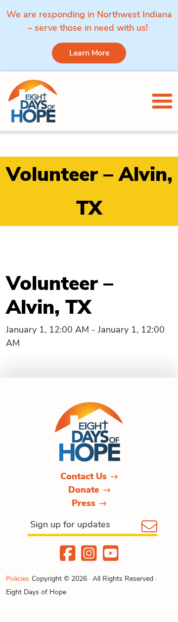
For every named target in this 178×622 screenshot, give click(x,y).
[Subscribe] (149, 527)
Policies (17, 578)
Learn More (89, 53)
